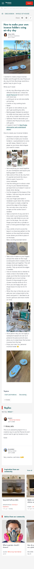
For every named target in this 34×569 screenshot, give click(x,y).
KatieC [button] (10, 418)
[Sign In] (29, 3)
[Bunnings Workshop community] (8, 3)
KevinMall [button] (11, 449)
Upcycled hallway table (10, 500)
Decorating (22, 394)
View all (29, 470)
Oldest (10, 412)
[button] (5, 35)
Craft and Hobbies (11, 394)
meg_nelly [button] (11, 34)
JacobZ (5, 551)
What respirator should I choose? (11, 546)
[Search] (2, 8)
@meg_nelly (10, 426)
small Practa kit (12, 95)
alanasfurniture (7, 504)
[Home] (2, 13)
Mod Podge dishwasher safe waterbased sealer (17, 127)
